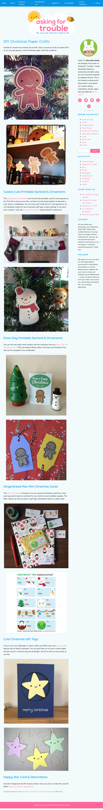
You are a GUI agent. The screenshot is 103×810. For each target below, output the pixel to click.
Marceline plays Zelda (90, 214)
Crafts (84, 122)
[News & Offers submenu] (31, 3)
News (84, 142)
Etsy (83, 167)
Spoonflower (87, 176)
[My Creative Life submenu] (48, 3)
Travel (84, 145)
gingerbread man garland (17, 198)
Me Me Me (86, 139)
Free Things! (87, 128)
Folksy (84, 170)
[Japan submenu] (102, 3)
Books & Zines (87, 119)
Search (95, 151)
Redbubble (86, 173)
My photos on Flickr (90, 206)
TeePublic (86, 178)
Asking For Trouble (89, 164)
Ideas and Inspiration (90, 134)
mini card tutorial (14, 493)
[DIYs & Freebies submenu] (92, 3)
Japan (84, 136)
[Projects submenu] (61, 3)
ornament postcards (31, 210)
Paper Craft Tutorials (46, 791)
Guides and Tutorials (31, 791)
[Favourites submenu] (76, 3)
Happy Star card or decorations (20, 786)
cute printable (61, 645)
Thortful (85, 181)
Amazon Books (88, 161)
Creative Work (87, 125)
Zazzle (84, 184)
